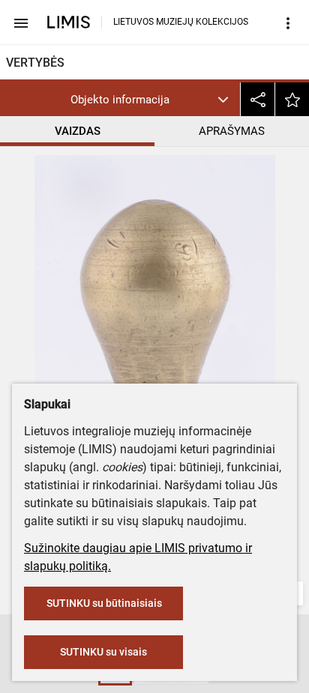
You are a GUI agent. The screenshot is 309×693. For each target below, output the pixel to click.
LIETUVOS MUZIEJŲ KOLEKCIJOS (180, 21)
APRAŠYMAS (232, 131)
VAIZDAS (77, 131)
